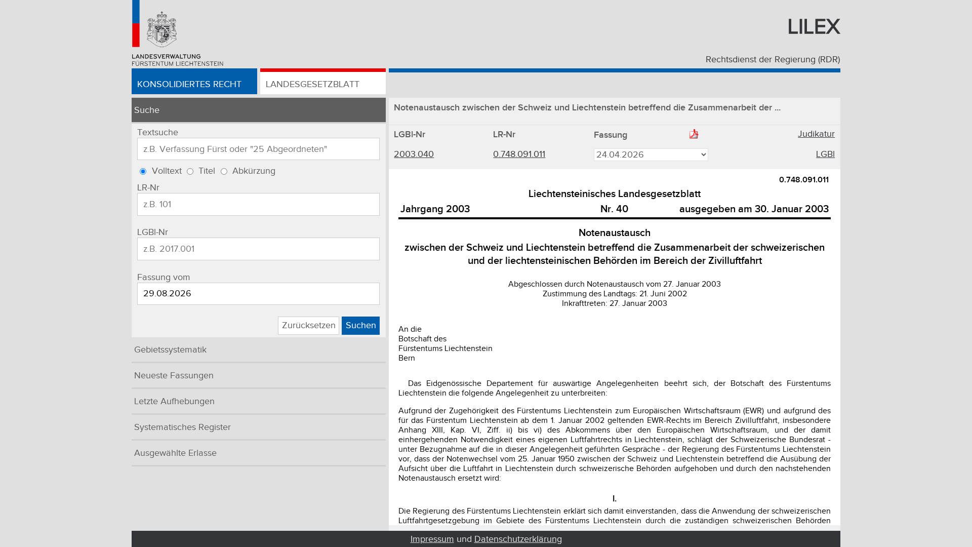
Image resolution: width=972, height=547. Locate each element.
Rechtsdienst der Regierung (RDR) (773, 59)
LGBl (825, 154)
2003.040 (414, 154)
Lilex (814, 27)
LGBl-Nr (152, 232)
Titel (206, 171)
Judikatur (816, 134)
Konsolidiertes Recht (189, 84)
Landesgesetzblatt (312, 84)
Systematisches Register (182, 427)
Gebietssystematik (170, 349)
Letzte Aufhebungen (174, 401)
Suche (146, 110)
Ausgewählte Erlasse (175, 453)
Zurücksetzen (309, 325)
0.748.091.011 (519, 154)
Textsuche (157, 132)
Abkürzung (253, 171)
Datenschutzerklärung (518, 539)
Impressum (432, 539)
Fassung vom (163, 277)
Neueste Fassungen (174, 375)
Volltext (167, 171)
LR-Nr (148, 187)
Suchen (361, 325)
